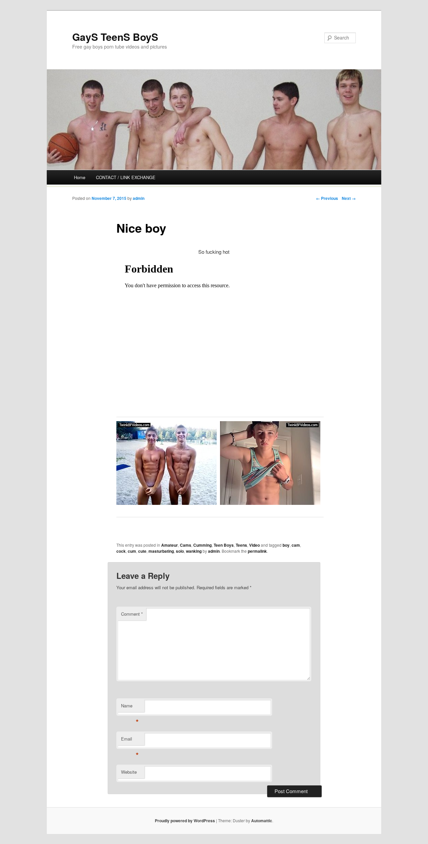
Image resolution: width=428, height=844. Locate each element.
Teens (241, 545)
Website (129, 772)
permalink (257, 551)
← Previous (327, 198)
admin (138, 198)
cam (296, 545)
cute (142, 551)
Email (130, 740)
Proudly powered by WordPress (185, 821)
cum (132, 551)
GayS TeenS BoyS (115, 36)
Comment (132, 614)
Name (130, 707)
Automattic (261, 821)
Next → (349, 198)
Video (254, 545)
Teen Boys (224, 545)
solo (180, 551)
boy (286, 545)
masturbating (161, 551)
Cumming (202, 545)
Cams (185, 545)
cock (121, 551)
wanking (194, 551)
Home (79, 177)
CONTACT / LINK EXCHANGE (125, 177)
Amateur (169, 545)
